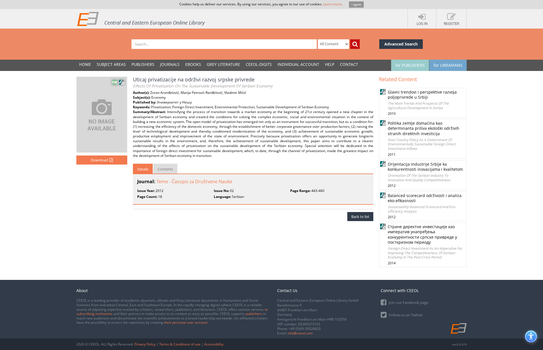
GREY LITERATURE (223, 64)
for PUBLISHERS (410, 65)
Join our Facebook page (408, 302)
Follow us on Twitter (405, 314)
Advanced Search (401, 44)
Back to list (360, 216)
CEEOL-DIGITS (259, 64)
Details (142, 169)
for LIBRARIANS (448, 65)
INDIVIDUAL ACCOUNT (298, 64)
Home (85, 64)
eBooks (193, 64)
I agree (356, 4)
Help (329, 64)
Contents (165, 169)
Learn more (332, 4)
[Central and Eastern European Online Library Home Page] (141, 18)
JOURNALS (170, 64)
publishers (254, 313)
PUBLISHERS (143, 64)
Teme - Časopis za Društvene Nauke (194, 181)
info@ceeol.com (300, 333)
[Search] (355, 44)
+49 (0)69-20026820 (305, 328)
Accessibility (213, 344)
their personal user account (185, 322)
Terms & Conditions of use (180, 344)
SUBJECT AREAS (111, 64)
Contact (349, 64)
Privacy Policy (145, 344)
